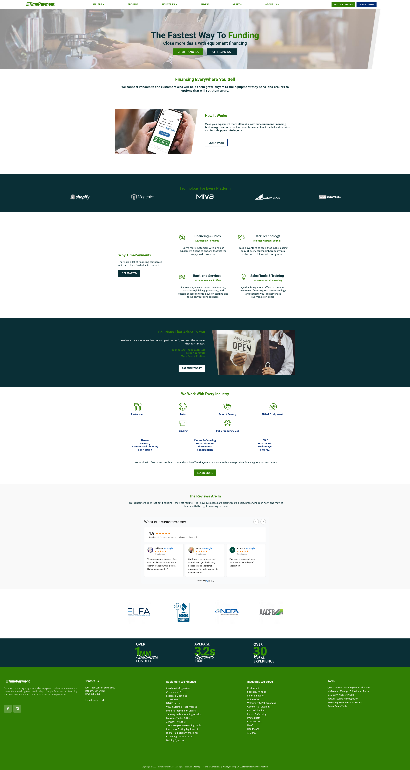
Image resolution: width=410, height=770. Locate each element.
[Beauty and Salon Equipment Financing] (227, 406)
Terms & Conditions (211, 766)
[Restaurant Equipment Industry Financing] (137, 406)
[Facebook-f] (8, 709)
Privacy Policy (228, 766)
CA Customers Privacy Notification (252, 766)
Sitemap (196, 766)
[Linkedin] (17, 709)
